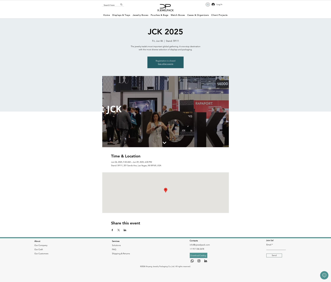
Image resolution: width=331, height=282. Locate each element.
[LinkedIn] (206, 261)
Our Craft (38, 249)
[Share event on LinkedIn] (125, 230)
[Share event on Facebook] (112, 230)
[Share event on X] (118, 230)
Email (268, 245)
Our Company (40, 245)
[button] (121, 15)
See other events (165, 64)
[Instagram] (199, 261)
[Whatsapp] (192, 261)
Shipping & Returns (121, 253)
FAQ (114, 249)
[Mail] (208, 4)
